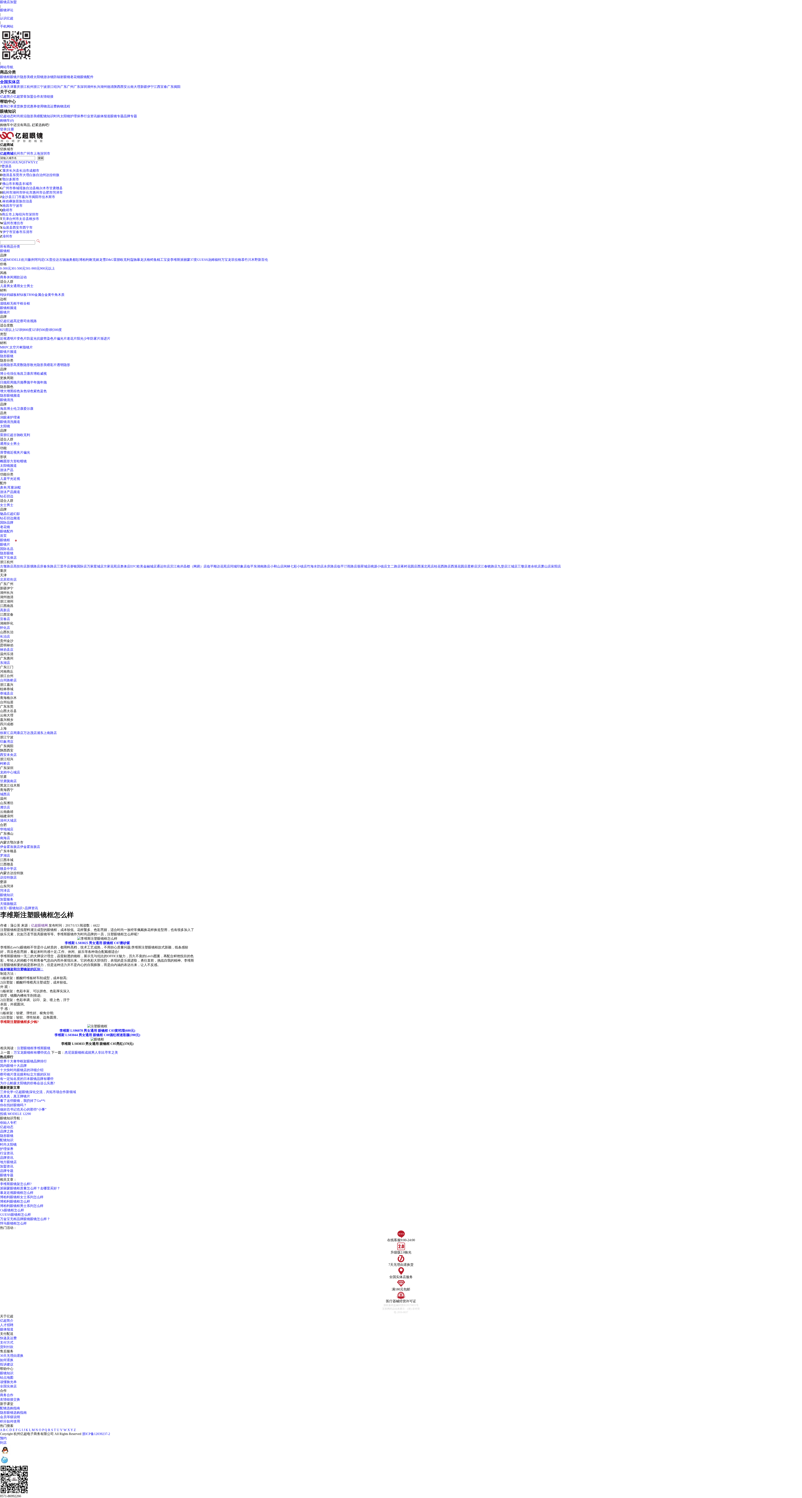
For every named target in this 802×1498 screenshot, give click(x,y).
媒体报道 (103, 116)
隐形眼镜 (6, 356)
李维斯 (175, 259)
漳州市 (7, 236)
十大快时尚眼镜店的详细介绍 (21, 1070)
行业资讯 (90, 116)
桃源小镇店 (379, 566)
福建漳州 (6, 816)
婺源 (3, 882)
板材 (16, 294)
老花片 (72, 338)
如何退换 (6, 1360)
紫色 (36, 391)
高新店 (5, 610)
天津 (10, 86)
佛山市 (7, 183)
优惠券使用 (35, 106)
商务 (3, 277)
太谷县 (24, 219)
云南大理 (133, 86)
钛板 (23, 294)
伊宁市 (8, 232)
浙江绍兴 (53, 86)
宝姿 (167, 259)
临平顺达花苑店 (218, 566)
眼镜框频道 (8, 308)
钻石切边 (6, 496)
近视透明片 (8, 338)
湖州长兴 (93, 86)
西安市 (18, 227)
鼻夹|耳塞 (7, 487)
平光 (10, 478)
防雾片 (95, 338)
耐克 (92, 259)
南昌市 (8, 205)
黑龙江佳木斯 (10, 785)
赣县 (59, 188)
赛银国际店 (78, 566)
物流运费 (50, 106)
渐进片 (105, 338)
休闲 (10, 277)
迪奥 (69, 259)
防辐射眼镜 (61, 77)
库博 (33, 373)
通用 (3, 443)
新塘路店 (33, 566)
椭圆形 (5, 461)
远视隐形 (6, 365)
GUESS (202, 259)
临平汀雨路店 (347, 566)
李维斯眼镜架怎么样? (16, 1184)
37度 (193, 259)
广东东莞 (6, 706)
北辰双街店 (8, 579)
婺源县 (7, 166)
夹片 (20, 452)
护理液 (15, 417)
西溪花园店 (459, 566)
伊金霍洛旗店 (10, 847)
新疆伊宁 (147, 86)
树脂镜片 (26, 347)
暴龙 (140, 259)
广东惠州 (6, 658)
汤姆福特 (214, 259)
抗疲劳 (42, 338)
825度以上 (7, 330)
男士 (30, 286)
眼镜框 (5, 77)
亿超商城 (6, 153)
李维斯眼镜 (42, 1048)
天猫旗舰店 (8, 903)
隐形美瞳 (26, 77)
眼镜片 (15, 77)
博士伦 (5, 373)
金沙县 (7, 197)
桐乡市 (34, 219)
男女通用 (13, 286)
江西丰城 (6, 860)
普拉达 (54, 259)
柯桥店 (5, 763)
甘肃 (52, 188)
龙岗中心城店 (10, 772)
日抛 (3, 382)
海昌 (20, 373)
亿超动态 (6, 116)
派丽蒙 (185, 259)
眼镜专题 (117, 116)
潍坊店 (5, 807)
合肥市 (48, 192)
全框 (26, 303)
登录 (3, 129)
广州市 (28, 153)
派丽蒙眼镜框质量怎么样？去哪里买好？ (30, 1188)
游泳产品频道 (10, 492)
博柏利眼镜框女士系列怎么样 (21, 1197)
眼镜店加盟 (8, 2)
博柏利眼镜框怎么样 (15, 1201)
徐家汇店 (6, 733)
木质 (61, 294)
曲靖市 (8, 210)
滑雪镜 (5, 452)
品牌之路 (6, 1131)
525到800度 (23, 330)
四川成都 (6, 724)
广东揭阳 (173, 86)
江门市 (17, 197)
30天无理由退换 (11, 1355)
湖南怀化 (6, 623)
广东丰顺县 (8, 851)
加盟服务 (6, 899)
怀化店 (5, 627)
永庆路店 (330, 566)
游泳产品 (6, 470)
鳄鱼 (153, 259)
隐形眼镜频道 (10, 395)
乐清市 (28, 232)
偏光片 (62, 338)
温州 (3, 798)
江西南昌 (6, 606)
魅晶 (3, 514)
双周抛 (12, 382)
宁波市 (18, 205)
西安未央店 (8, 755)
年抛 (43, 382)
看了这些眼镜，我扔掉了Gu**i (22, 1100)
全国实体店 (10, 82)
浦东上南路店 (47, 733)
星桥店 (472, 566)
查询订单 (6, 106)
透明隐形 (63, 365)
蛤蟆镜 (22, 461)
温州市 (8, 223)
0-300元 (5, 268)
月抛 (20, 382)
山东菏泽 (6, 886)
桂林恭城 (6, 689)
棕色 (16, 391)
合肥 (3, 825)
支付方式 (6, 1342)
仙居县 (8, 227)
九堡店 (502, 566)
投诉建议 (6, 1364)
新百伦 (263, 259)
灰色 (23, 391)
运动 (23, 277)
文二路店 (394, 566)
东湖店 (5, 663)
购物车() (7, 120)
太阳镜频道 (8, 465)
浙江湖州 (6, 601)
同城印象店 (238, 566)
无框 (13, 303)
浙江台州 (6, 676)
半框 (20, 303)
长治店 (5, 636)
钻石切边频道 (10, 518)
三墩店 (523, 566)
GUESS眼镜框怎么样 (15, 1214)
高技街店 (20, 566)
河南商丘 (6, 671)
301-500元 (18, 268)
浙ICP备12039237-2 (96, 1434)
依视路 (32, 321)
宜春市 (18, 232)
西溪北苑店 (425, 566)
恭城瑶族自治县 (24, 188)
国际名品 (6, 549)
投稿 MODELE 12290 (15, 1114)
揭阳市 (37, 197)
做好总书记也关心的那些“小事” (23, 1109)
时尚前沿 (20, 116)
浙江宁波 (40, 86)
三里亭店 (63, 566)
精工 (160, 259)
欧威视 (42, 373)
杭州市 (18, 153)
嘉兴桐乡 (6, 719)
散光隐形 (36, 365)
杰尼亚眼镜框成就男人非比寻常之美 (91, 1052)
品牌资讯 (31, 908)
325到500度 (40, 330)
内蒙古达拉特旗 (11, 873)
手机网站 (6, 26)
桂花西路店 (442, 566)
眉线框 (5, 303)
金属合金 (41, 294)
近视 (13, 452)
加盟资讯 (6, 1166)
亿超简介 (6, 96)
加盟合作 (33, 96)
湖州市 (18, 192)
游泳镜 (48, 77)
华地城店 (6, 829)
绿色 (30, 391)
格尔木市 (42, 188)
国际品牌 (6, 522)
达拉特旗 (52, 175)
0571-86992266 (10, 1496)
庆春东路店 (48, 566)
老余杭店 (534, 566)
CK (46, 259)
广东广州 (67, 86)
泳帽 (17, 487)
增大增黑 (6, 391)
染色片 (52, 338)
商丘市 (7, 214)
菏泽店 (5, 890)
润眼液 (5, 417)
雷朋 (116, 259)
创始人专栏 (8, 1122)
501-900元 (32, 268)
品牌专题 (130, 116)
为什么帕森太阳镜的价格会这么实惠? (27, 1083)
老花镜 (75, 77)
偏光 (26, 452)
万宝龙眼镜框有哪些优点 (32, 1052)
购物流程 (63, 106)
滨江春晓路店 (487, 566)
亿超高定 (13, 321)
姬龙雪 (101, 259)
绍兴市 (24, 214)
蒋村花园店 (409, 566)
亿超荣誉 (20, 96)
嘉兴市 (27, 197)
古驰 (62, 259)
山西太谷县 (8, 711)
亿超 (3, 259)
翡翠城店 (364, 566)
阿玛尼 (39, 259)
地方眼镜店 (8, 1162)
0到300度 (55, 330)
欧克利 (125, 259)
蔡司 (23, 321)
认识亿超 (6, 18)
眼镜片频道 (8, 351)
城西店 (5, 794)
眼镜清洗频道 (10, 422)
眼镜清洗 (6, 400)
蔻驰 (133, 259)
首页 (3, 535)
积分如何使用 (10, 1421)
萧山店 (546, 566)
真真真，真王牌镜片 (15, 1096)
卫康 (26, 373)
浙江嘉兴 (6, 684)
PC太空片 (12, 347)
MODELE (14, 259)
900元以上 (47, 268)
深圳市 (45, 153)
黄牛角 (53, 294)
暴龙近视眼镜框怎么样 (16, 1192)
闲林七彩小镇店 (295, 566)
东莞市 (18, 175)
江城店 (513, 566)
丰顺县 (17, 183)
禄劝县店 (6, 649)
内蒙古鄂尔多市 (11, 842)
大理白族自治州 (34, 175)
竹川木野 (251, 259)
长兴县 (14, 170)
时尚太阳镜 (61, 116)
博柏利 (84, 259)
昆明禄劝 (6, 645)
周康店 (18, 733)
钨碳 (10, 294)
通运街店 (163, 566)
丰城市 (27, 183)
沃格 (146, 259)
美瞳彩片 (50, 365)
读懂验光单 (8, 1382)
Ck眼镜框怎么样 (12, 1210)
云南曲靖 (6, 811)
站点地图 (6, 1377)
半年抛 (35, 382)
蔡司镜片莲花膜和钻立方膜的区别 (25, 1074)
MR (2, 347)
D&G (109, 259)
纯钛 (3, 294)
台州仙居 (6, 702)
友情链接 (46, 96)
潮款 (16, 277)
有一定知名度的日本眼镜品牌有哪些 (26, 1079)
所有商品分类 (10, 246)
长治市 (24, 170)
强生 (13, 373)
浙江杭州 (26, 86)
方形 (13, 461)
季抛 (26, 382)
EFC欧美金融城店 (143, 566)
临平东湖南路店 (258, 566)
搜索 (40, 158)
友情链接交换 (10, 1399)
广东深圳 (80, 86)
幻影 (16, 514)
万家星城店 (95, 566)
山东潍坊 (6, 803)
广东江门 (6, 667)
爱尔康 (28, 408)
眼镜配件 (87, 77)
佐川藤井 (27, 259)
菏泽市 (58, 192)
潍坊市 (18, 223)
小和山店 (277, 566)
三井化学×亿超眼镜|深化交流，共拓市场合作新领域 (38, 1092)
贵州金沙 (6, 641)
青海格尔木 (8, 698)
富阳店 (556, 566)
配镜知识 (46, 116)
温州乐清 (6, 654)
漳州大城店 (8, 820)
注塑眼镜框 (25, 1048)
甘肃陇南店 (8, 781)
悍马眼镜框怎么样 (13, 1223)
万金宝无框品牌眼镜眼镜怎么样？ (25, 1219)
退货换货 (20, 106)
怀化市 (28, 192)
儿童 (3, 286)
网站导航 (6, 67)
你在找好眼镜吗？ (13, 1105)
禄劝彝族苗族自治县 (17, 201)
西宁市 (28, 227)
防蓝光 (32, 338)
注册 (10, 129)
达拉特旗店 (8, 877)
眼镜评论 (6, 10)
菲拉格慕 (238, 259)
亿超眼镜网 (39, 925)
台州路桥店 (8, 680)
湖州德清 (107, 86)
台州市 (14, 219)
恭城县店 (6, 693)
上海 (3, 86)
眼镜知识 (6, 895)
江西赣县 (6, 864)
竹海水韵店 (315, 566)
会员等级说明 (10, 1417)
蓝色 (43, 391)
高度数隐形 (21, 365)
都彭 (75, 259)
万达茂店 (30, 733)
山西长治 (6, 632)
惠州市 (38, 192)
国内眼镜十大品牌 (13, 1065)
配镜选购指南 (10, 1408)
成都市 (34, 170)
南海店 (5, 838)
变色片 (22, 338)
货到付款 (6, 1347)
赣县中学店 (8, 868)
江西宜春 (160, 86)
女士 (23, 286)
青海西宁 (6, 790)
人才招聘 (6, 1325)
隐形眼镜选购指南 (13, 1412)
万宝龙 (226, 259)
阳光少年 (83, 338)
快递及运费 (8, 1338)
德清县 (8, 175)
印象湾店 (6, 741)
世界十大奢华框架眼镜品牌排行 (23, 1061)
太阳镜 (38, 77)
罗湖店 (5, 855)
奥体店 (125, 566)
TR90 (30, 294)
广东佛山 (6, 833)
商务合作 (6, 1395)
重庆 (16, 86)
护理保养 (77, 116)
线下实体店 (8, 557)
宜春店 (5, 619)
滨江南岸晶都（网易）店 (188, 566)
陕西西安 (120, 86)
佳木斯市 (48, 197)
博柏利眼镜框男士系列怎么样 (21, 1206)
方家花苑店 (112, 566)
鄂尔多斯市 (10, 179)
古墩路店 (6, 566)
